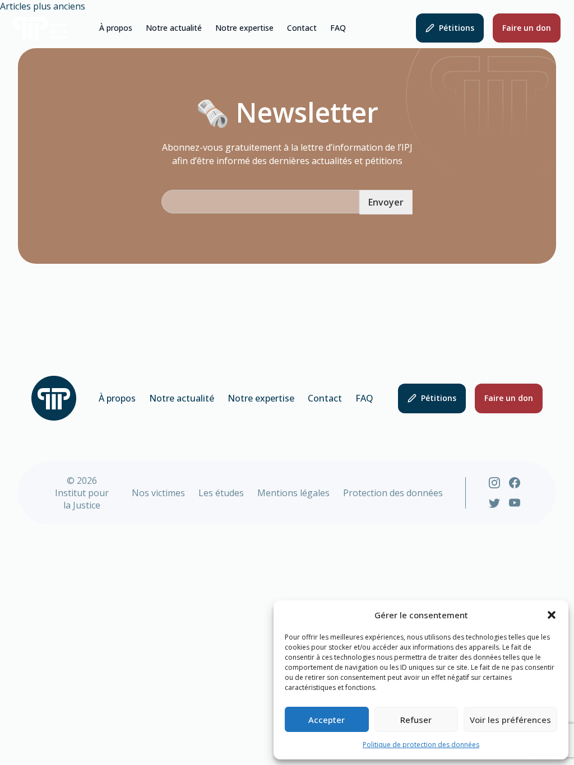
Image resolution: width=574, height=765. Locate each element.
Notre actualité (174, 28)
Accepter (326, 719)
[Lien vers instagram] (494, 482)
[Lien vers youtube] (514, 503)
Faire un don (526, 27)
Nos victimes (158, 493)
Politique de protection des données (421, 744)
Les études (221, 493)
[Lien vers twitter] (494, 503)
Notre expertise (244, 28)
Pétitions (456, 27)
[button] (551, 615)
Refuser (416, 719)
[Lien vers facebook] (514, 482)
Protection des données (393, 493)
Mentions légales (293, 493)
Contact (302, 28)
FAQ (338, 28)
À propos (115, 28)
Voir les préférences (510, 719)
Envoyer (386, 202)
